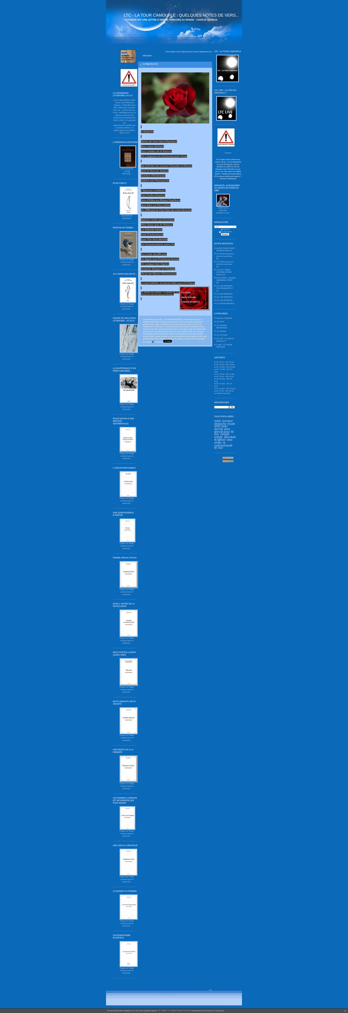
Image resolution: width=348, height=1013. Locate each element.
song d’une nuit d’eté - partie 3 (181, 324)
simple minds (221, 435)
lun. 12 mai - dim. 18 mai (225, 364)
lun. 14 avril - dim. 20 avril (225, 367)
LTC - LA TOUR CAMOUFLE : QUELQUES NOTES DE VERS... (181, 15)
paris (174, 339)
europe (157, 336)
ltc (175, 331)
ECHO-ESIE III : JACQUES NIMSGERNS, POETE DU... (226, 280)
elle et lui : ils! (195, 331)
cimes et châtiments (162, 324)
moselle (200, 334)
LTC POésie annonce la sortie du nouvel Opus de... (225, 256)
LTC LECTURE (221, 335)
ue (168, 336)
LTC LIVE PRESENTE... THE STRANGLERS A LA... (225, 288)
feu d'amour (197, 329)
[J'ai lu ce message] (345, 1011)
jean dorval (221, 427)
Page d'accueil (186, 52)
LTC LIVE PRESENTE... (225, 294)
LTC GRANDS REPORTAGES (221, 326)
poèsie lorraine (168, 334)
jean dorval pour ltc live (224, 431)
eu (179, 329)
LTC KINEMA (221, 331)
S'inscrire (226, 229)
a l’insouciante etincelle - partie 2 (172, 322)
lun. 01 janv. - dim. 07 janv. (226, 388)
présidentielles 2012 (150, 339)
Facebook (158, 342)
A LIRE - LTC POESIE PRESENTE (224, 346)
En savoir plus (218, 1011)
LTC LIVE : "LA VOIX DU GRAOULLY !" (225, 340)
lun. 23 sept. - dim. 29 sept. (223, 380)
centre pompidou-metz (183, 334)
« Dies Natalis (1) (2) (172, 52)
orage (190, 329)
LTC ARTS (220, 322)
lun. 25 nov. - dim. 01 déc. (225, 374)
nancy (170, 339)
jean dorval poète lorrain (168, 329)
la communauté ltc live (223, 445)
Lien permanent (189, 319)
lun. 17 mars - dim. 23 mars (223, 370)
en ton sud (197, 324)
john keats (189, 322)
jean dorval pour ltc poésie (164, 331)
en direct (187, 339)
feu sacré (183, 329)
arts (186, 336)
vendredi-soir (148, 326)
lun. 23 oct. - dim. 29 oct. (225, 391)
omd (217, 426)
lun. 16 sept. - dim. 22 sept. (223, 385)
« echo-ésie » (158, 326)
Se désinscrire (226, 232)
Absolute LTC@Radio (224, 318)
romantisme (200, 339)
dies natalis (155, 322)
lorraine (227, 421)
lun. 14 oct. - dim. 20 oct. (225, 376)
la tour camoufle (183, 331)
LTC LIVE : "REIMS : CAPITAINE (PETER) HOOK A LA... (224, 272)
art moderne (192, 336)
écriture (164, 336)
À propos (228, 153)
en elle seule (153, 329)
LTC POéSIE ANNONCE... (225, 303)
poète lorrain (157, 334)
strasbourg (163, 339)
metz (217, 421)
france (152, 336)
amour (193, 339)
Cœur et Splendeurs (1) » (202, 52)
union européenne (177, 336)
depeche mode (224, 424)
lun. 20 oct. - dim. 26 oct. (225, 362)
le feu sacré (202, 336)
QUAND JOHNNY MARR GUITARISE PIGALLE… (225, 249)
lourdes (180, 339)
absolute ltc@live (225, 438)
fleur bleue (147, 342)
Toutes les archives (223, 393)
